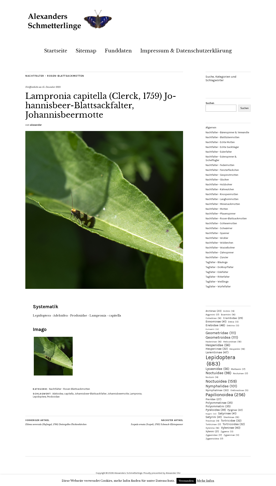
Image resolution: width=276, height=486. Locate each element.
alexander (36, 124)
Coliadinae (213, 318)
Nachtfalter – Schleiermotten (221, 223)
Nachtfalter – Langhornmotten (222, 199)
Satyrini (214, 417)
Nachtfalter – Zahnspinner (220, 252)
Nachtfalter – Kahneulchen (220, 189)
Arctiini (229, 311)
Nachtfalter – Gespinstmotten (222, 174)
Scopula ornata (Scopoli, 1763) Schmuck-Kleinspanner (157, 422)
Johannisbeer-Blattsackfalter (90, 393)
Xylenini (212, 431)
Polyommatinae (219, 402)
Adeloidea (57, 393)
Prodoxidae (53, 396)
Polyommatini (218, 406)
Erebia (233, 322)
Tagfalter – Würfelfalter (218, 286)
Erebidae (215, 325)
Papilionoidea (225, 394)
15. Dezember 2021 (51, 87)
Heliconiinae (232, 341)
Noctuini (212, 377)
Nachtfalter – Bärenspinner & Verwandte (227, 132)
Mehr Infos (205, 480)
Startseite (55, 51)
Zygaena (227, 431)
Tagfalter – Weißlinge (217, 281)
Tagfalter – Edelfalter (217, 272)
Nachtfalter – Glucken (217, 179)
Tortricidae (231, 420)
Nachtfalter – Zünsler (217, 257)
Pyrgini (211, 414)
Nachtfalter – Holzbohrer (219, 184)
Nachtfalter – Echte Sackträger (222, 147)
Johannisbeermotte (118, 393)
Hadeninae (214, 341)
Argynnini (212, 314)
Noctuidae (218, 373)
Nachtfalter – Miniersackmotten (223, 204)
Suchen (210, 103)
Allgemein (211, 127)
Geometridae (221, 333)
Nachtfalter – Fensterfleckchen (222, 170)
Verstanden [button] (186, 480)
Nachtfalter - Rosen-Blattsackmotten (54, 75)
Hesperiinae (217, 348)
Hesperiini (237, 349)
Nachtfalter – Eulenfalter (219, 151)
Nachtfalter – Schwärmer (219, 228)
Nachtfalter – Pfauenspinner (220, 213)
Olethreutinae (239, 390)
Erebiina (233, 325)
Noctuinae (240, 373)
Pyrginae (235, 410)
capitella (69, 393)
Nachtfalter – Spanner (217, 233)
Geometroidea (222, 337)
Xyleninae (230, 427)
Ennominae (216, 321)
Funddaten (118, 51)
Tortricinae (213, 424)
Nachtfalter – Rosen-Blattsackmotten (226, 218)
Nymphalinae (217, 390)
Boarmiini (228, 314)
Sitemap (86, 51)
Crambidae (233, 318)
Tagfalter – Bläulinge (217, 262)
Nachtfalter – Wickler (217, 238)
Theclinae (212, 421)
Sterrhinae (231, 417)
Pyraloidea (216, 410)
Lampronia (136, 393)
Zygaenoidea (214, 438)
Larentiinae (217, 352)
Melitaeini (238, 369)
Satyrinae (227, 413)
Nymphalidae (221, 386)
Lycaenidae (217, 369)
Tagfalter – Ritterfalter (217, 276)
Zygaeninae (231, 435)
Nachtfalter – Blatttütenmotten (222, 137)
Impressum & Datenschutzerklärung (186, 51)
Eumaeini (212, 329)
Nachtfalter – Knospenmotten (222, 194)
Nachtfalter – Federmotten (220, 165)
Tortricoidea (234, 424)
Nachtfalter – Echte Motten (220, 142)
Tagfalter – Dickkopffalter (219, 267)
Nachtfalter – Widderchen (219, 242)
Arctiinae (214, 311)
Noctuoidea (221, 381)
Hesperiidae (218, 345)
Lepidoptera (39, 396)
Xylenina (212, 428)
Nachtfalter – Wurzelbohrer (220, 247)
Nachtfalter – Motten (217, 208)
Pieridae (213, 399)
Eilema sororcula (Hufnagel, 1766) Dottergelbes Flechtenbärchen (56, 422)
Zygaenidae (214, 435)
